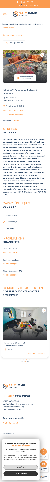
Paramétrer (21, 467)
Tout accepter (21, 474)
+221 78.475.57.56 (11, 401)
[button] (27, 361)
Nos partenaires (8, 434)
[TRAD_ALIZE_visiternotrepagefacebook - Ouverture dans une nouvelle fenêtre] (17, 2)
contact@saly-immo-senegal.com (18, 404)
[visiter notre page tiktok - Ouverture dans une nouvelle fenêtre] (28, 2)
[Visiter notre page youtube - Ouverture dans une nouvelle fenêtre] (24, 2)
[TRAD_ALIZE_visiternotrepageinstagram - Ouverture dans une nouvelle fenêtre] (21, 2)
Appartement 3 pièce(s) (14, 344)
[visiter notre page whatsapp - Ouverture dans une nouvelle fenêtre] (32, 2)
